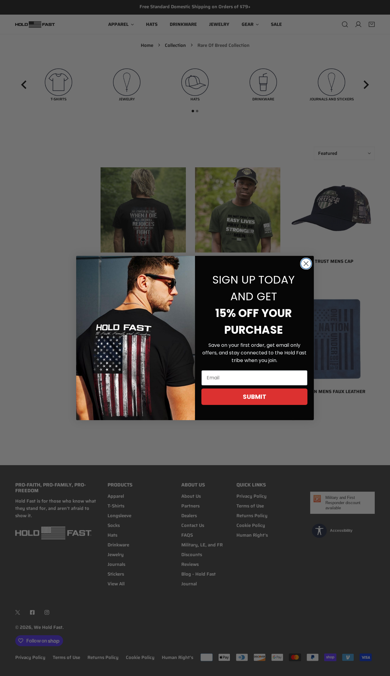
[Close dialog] (306, 263)
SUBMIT (254, 396)
